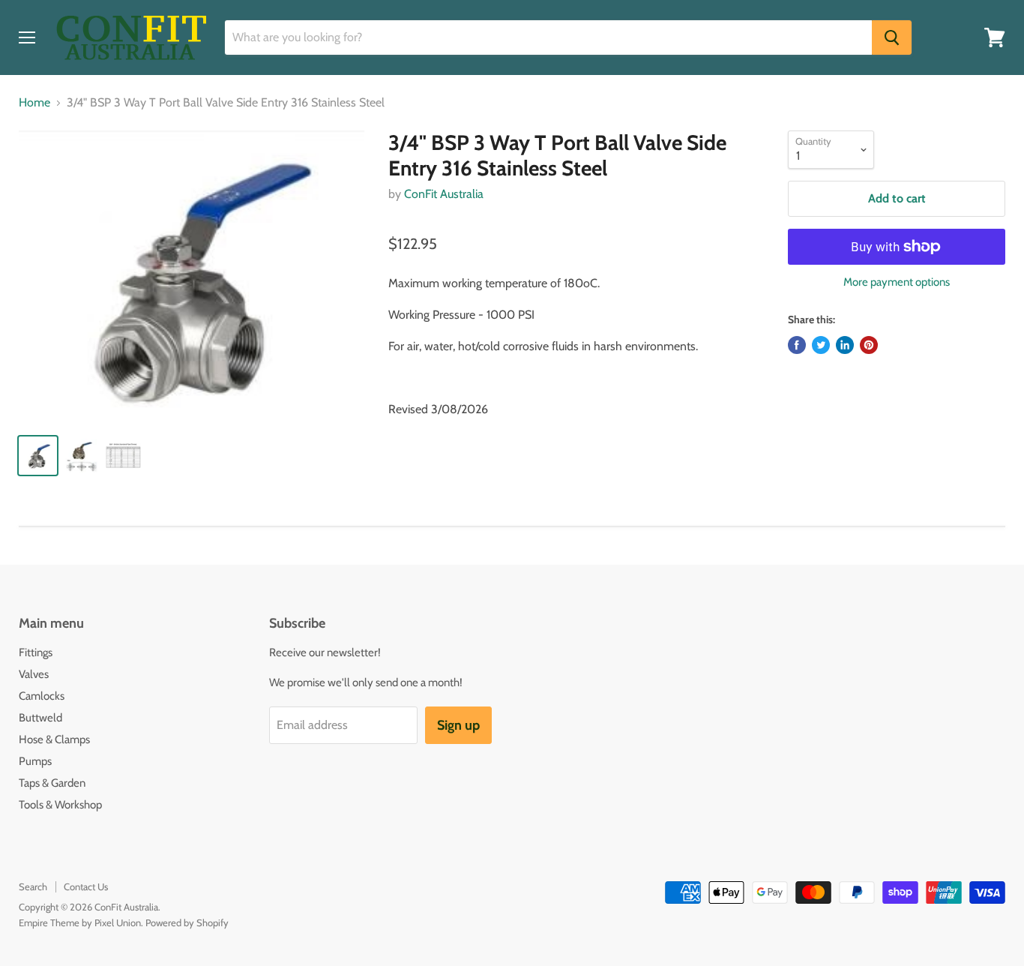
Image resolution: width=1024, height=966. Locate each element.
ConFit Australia (444, 194)
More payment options (896, 282)
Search (33, 886)
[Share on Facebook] (797, 345)
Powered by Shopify (187, 922)
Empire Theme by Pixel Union (80, 922)
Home (34, 103)
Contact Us (86, 886)
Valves (34, 674)
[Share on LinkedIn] (845, 345)
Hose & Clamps (54, 739)
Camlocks (41, 696)
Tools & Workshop (60, 805)
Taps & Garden (52, 783)
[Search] (892, 37)
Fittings (35, 652)
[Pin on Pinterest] (869, 345)
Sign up (458, 725)
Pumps (35, 761)
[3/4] (191, 276)
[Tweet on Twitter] (821, 345)
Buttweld (40, 717)
